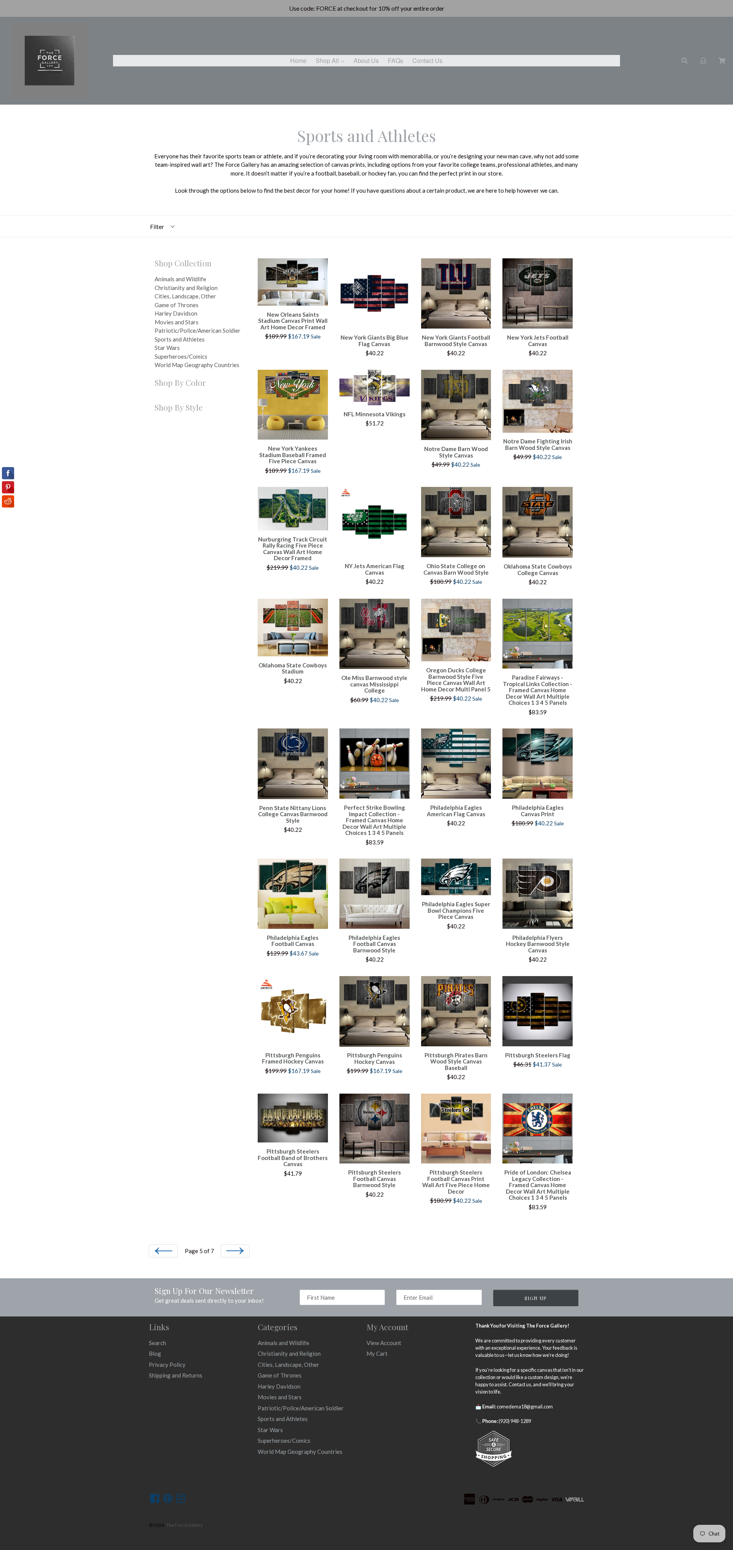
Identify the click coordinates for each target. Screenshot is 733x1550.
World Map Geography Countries (197, 364)
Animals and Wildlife (180, 279)
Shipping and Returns (175, 1375)
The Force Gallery (184, 1525)
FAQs (395, 60)
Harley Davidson (176, 313)
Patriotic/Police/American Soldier (198, 330)
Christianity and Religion (186, 287)
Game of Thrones (177, 304)
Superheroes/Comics (181, 356)
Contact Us (427, 60)
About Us (366, 60)
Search (157, 1342)
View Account (383, 1342)
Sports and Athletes (180, 339)
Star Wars (167, 347)
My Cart (376, 1353)
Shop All (332, 60)
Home (298, 60)
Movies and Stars (177, 322)
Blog (155, 1353)
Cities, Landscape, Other (185, 296)
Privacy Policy (167, 1364)
